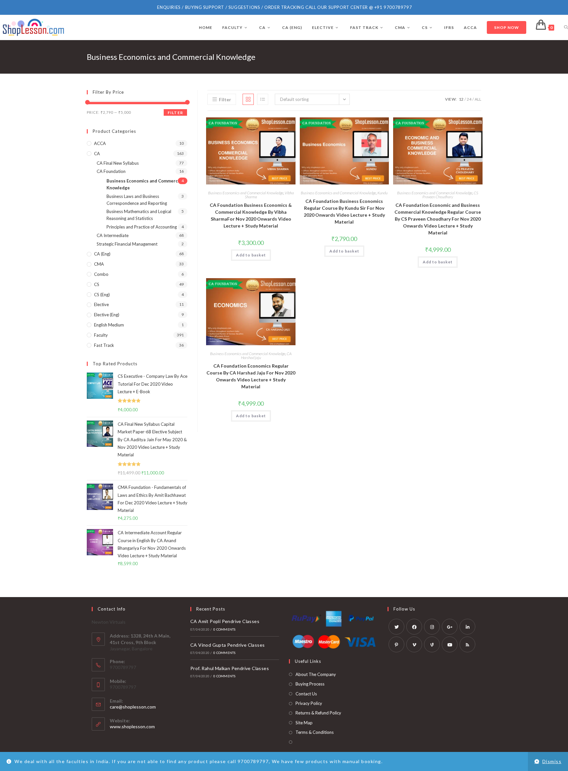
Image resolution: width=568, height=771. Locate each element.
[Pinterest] (396, 644)
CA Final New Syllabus (118, 163)
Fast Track (104, 345)
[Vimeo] (414, 644)
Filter (175, 112)
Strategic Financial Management (127, 244)
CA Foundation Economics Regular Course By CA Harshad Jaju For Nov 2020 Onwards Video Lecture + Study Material (250, 376)
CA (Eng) (102, 253)
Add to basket (251, 255)
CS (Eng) (102, 294)
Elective (101, 304)
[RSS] (467, 644)
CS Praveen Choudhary (450, 194)
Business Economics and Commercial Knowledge (245, 192)
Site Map (304, 722)
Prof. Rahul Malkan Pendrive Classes (229, 668)
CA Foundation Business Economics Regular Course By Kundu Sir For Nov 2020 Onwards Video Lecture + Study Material (344, 211)
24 (469, 99)
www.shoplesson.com (132, 726)
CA (97, 153)
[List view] (262, 99)
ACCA (100, 143)
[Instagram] (432, 627)
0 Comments (224, 629)
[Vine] (432, 644)
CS (96, 284)
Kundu (382, 192)
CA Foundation (111, 171)
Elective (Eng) (106, 314)
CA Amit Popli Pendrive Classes (224, 621)
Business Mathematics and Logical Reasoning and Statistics (138, 215)
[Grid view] (248, 99)
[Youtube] (450, 644)
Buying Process (310, 684)
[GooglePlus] (450, 627)
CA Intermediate (113, 235)
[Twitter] (396, 627)
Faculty (101, 335)
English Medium (109, 324)
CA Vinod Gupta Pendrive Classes (227, 645)
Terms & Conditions (315, 732)
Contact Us (306, 693)
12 (461, 99)
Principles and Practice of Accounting (141, 226)
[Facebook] (414, 627)
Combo (101, 274)
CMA (99, 264)
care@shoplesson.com (133, 707)
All (478, 99)
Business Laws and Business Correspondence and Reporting (136, 200)
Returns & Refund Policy (318, 712)
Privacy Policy (309, 703)
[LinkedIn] (467, 627)
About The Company (316, 674)
